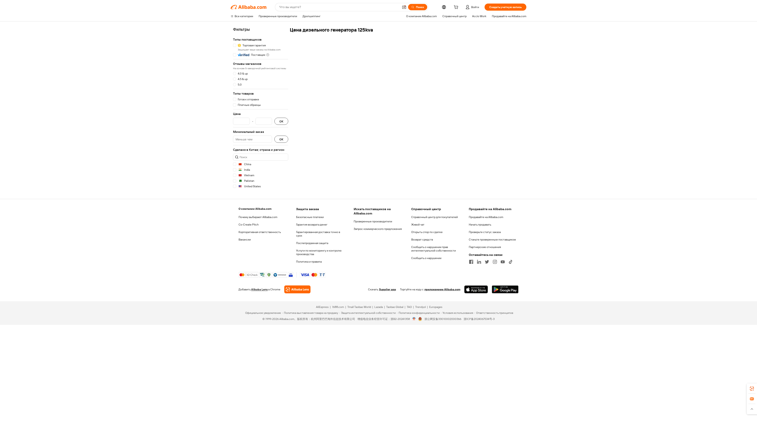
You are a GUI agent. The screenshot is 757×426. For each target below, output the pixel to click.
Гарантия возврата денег (311, 224)
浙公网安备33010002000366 (442, 319)
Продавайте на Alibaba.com (486, 217)
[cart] (457, 7)
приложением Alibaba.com (442, 289)
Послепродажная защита (312, 243)
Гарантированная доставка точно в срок (318, 233)
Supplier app (387, 289)
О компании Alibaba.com (255, 208)
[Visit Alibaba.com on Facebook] (471, 261)
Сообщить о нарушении (426, 258)
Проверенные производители (373, 221)
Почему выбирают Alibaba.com (258, 217)
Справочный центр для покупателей (434, 217)
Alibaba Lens (259, 289)
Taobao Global (394, 307)
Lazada (378, 307)
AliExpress (322, 307)
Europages (435, 307)
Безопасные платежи (310, 217)
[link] (752, 388)
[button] (404, 7)
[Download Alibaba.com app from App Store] (476, 289)
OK (281, 121)
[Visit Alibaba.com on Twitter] (487, 261)
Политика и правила (309, 261)
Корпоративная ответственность (260, 232)
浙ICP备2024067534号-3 (479, 319)
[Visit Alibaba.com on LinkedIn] (479, 261)
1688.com (338, 307)
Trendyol (420, 307)
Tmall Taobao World (359, 307)
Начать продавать (480, 224)
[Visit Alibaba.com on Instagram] (494, 261)
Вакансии (245, 239)
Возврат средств (422, 239)
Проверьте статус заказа (485, 232)
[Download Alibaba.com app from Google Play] (505, 289)
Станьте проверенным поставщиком (492, 239)
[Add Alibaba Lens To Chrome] (297, 289)
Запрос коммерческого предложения (378, 228)
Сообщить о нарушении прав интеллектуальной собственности (433, 248)
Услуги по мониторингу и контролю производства (318, 252)
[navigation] (260, 108)
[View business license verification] (414, 319)
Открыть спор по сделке (427, 232)
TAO (409, 307)
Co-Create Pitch (249, 224)
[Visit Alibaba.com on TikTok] (510, 261)
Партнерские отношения (485, 247)
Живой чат (417, 224)
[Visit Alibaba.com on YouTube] (502, 261)
